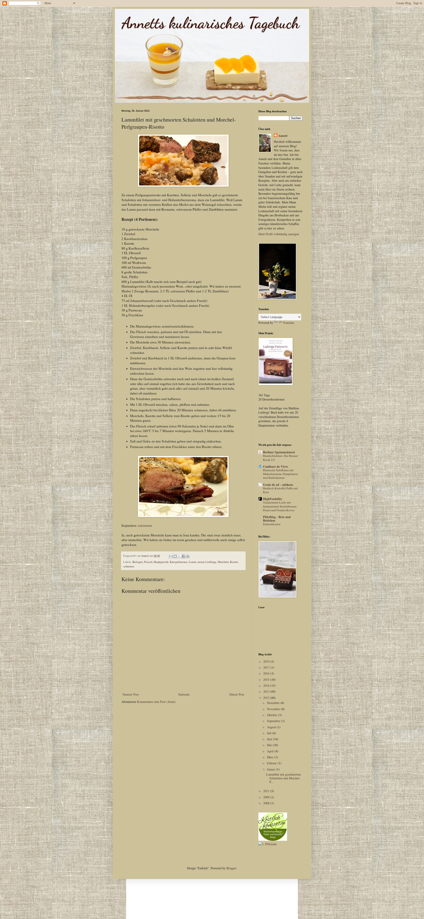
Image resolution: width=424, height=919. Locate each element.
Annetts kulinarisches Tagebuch (210, 23)
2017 (266, 667)
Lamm (192, 562)
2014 (266, 685)
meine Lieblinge (207, 562)
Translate (288, 322)
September (274, 721)
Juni (270, 739)
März (270, 757)
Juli (269, 733)
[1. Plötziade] (267, 844)
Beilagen (137, 562)
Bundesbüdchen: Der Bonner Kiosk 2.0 (280, 457)
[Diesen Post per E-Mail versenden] (171, 556)
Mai (270, 745)
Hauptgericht (161, 562)
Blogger (231, 868)
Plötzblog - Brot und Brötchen (277, 519)
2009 (266, 797)
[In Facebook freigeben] (183, 556)
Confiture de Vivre (275, 466)
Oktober (272, 715)
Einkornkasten (271, 524)
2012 (266, 698)
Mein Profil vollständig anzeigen (278, 234)
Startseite (184, 694)
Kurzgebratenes (178, 562)
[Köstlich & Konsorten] (272, 839)
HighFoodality (272, 498)
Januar (271, 769)
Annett (283, 135)
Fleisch (148, 562)
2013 (266, 691)
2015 (266, 679)
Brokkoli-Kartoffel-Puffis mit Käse (280, 490)
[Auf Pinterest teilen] (188, 556)
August (272, 727)
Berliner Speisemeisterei (279, 452)
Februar (272, 763)
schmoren (128, 566)
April (270, 751)
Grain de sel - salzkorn (278, 484)
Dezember (273, 703)
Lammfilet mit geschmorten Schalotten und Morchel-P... (283, 778)
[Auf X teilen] (179, 556)
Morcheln (223, 562)
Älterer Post (236, 694)
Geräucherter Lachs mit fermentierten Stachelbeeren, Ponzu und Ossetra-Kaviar (280, 506)
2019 (266, 661)
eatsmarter (145, 525)
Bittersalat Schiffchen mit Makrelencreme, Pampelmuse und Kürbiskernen (280, 474)
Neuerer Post (131, 694)
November (274, 709)
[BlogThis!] (175, 556)
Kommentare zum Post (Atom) (156, 702)
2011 (266, 791)
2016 (266, 673)
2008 (266, 803)
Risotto (234, 562)
